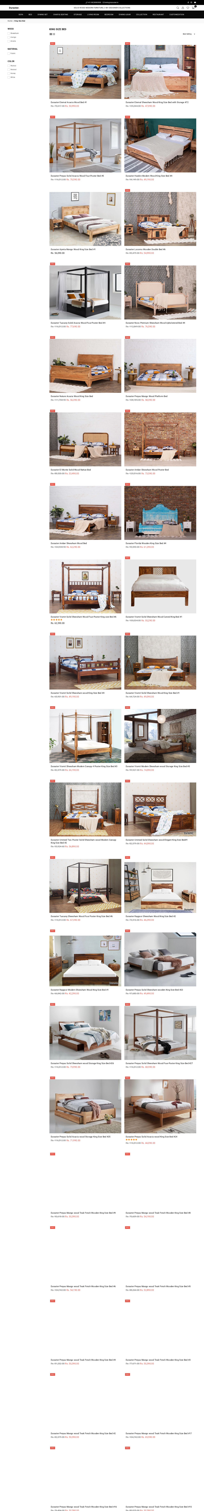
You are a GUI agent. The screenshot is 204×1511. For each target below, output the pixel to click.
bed (30, 14)
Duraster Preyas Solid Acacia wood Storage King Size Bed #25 (80, 1137)
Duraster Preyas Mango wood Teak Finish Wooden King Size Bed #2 (83, 1433)
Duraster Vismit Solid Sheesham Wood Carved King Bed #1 (154, 617)
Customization (176, 14)
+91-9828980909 (94, 2)
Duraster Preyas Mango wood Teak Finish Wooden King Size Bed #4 (83, 1360)
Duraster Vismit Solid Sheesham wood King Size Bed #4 (77, 693)
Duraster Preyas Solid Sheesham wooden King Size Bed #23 (154, 990)
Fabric (13, 53)
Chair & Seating (60, 14)
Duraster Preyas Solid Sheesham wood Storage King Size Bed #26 (82, 1063)
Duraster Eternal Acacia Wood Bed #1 (69, 102)
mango (13, 37)
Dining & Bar (125, 14)
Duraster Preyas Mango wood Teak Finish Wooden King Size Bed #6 (83, 1286)
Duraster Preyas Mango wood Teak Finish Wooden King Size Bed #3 (158, 1360)
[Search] (177, 8)
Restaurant (158, 14)
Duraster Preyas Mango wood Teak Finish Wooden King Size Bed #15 (159, 1507)
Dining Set (43, 14)
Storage (78, 14)
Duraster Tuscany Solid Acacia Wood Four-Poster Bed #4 (78, 323)
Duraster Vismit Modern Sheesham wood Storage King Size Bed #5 (158, 766)
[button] (57, 620)
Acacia (13, 41)
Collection (141, 14)
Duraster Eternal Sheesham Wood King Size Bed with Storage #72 (157, 102)
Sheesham (15, 33)
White (13, 77)
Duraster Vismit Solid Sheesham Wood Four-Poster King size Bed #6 (83, 617)
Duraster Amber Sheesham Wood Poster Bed (147, 470)
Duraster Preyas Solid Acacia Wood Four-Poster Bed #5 (77, 176)
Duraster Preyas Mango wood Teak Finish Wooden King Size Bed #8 (158, 1213)
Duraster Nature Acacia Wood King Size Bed (72, 396)
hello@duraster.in (111, 2)
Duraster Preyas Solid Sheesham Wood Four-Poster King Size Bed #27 (159, 1063)
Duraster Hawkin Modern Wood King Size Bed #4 (149, 176)
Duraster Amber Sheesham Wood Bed (69, 543)
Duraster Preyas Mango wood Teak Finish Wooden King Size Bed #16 (84, 1507)
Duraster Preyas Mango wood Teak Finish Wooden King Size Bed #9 (83, 1213)
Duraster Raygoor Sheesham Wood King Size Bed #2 (151, 916)
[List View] (53, 34)
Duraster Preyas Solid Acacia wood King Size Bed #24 (151, 1137)
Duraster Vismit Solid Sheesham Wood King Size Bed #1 (153, 693)
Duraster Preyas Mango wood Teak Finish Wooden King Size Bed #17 (159, 1433)
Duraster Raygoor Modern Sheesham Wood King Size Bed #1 (80, 990)
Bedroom (108, 14)
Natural (14, 69)
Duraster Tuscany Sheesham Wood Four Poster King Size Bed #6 (82, 916)
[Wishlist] (187, 8)
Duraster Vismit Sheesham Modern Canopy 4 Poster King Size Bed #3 (84, 766)
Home (10, 21)
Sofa (21, 14)
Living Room (93, 14)
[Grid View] (50, 34)
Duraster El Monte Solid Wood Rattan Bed (71, 470)
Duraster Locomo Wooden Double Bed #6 (145, 249)
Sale (52, 43)
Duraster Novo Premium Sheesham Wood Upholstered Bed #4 (155, 323)
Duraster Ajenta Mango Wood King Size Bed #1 (73, 249)
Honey (13, 73)
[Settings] (182, 8)
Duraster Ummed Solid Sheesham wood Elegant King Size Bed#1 (157, 840)
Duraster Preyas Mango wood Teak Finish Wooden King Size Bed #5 (158, 1286)
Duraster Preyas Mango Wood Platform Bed (146, 396)
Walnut (13, 66)
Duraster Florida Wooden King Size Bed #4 (146, 543)
